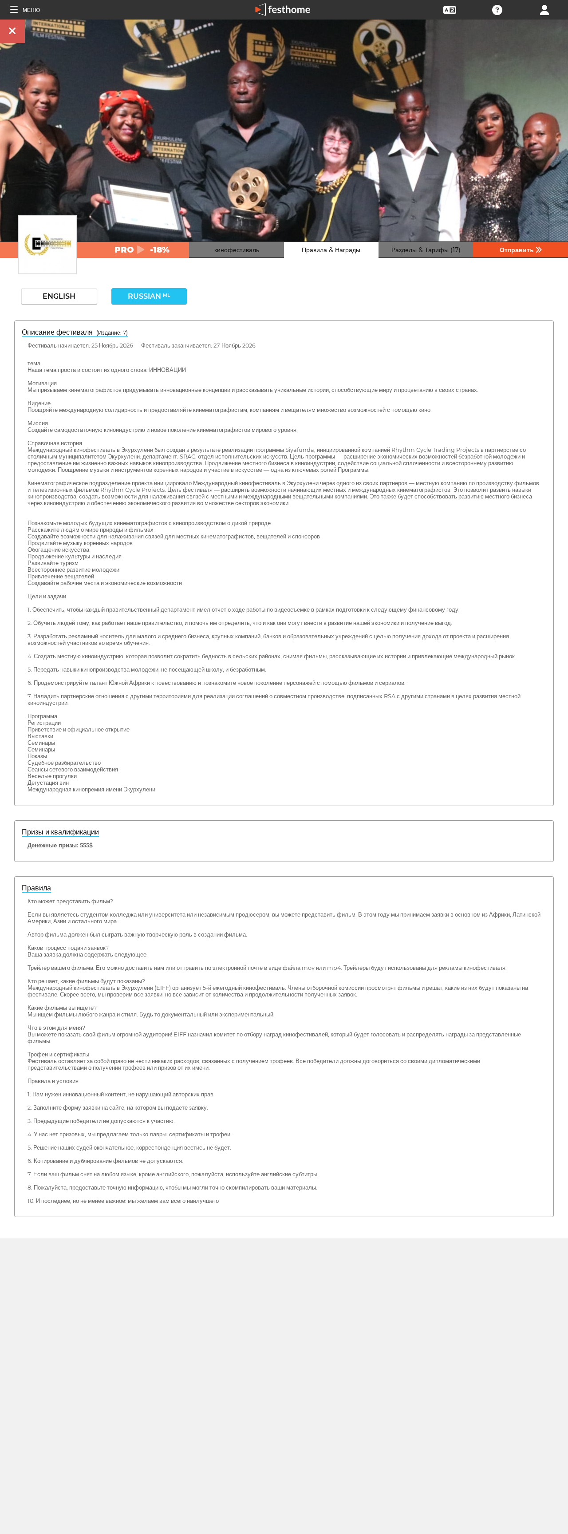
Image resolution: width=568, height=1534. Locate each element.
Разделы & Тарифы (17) (426, 250)
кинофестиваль (236, 250)
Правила (36, 888)
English (59, 296)
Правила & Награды (331, 250)
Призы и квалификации (60, 832)
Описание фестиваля (75, 332)
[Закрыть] (12, 31)
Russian (149, 296)
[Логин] (544, 9)
